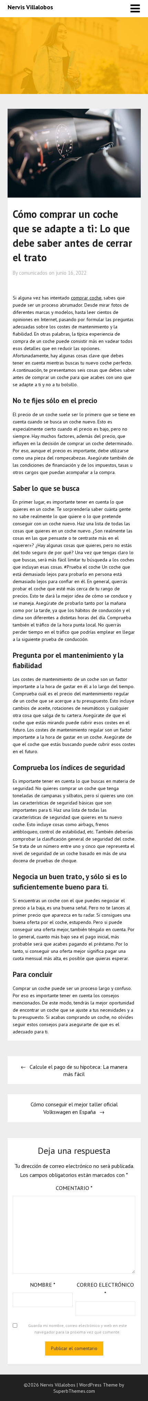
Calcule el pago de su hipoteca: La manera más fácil (78, 1070)
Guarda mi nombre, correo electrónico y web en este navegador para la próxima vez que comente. (77, 1329)
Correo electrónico (105, 1289)
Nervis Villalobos (30, 7)
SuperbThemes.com (74, 1391)
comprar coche (86, 298)
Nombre (42, 1284)
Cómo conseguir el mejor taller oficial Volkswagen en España (74, 1108)
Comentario (74, 1187)
